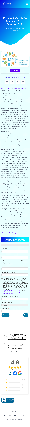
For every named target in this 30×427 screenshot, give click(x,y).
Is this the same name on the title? (12, 261)
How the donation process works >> (15, 233)
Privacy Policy (15, 351)
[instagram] (19, 415)
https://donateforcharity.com (12, 290)
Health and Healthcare (12, 28)
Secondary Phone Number (10, 296)
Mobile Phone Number (9, 272)
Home (3, 88)
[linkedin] (24, 415)
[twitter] (10, 415)
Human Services (20, 88)
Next (25, 315)
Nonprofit (5, 308)
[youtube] (15, 415)
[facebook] (5, 415)
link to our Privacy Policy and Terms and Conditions (15, 292)
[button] (26, 3)
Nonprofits (10, 88)
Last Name (5, 255)
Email (3, 266)
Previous (5, 315)
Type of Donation (7, 302)
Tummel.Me (25, 421)
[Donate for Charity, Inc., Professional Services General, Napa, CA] (8, 401)
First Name (5, 249)
